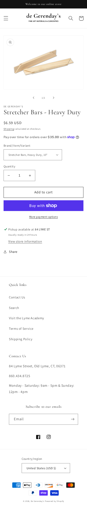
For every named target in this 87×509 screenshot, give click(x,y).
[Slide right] (53, 98)
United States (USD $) (41, 468)
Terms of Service (21, 328)
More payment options (43, 217)
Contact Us (17, 297)
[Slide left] (33, 98)
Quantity (9, 166)
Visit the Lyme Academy (26, 318)
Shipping (9, 128)
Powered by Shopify (54, 501)
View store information (25, 241)
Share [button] (13, 251)
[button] (6, 18)
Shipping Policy (20, 339)
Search (14, 308)
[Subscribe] (73, 419)
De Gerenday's (38, 501)
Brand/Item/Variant (17, 146)
